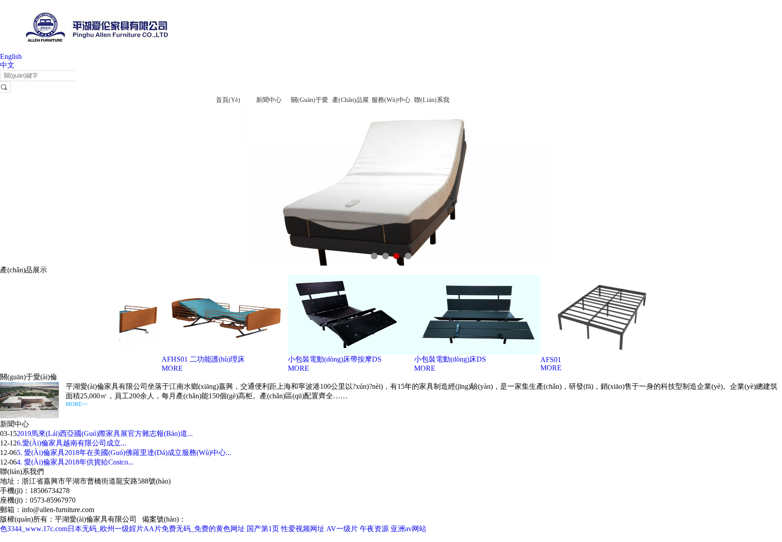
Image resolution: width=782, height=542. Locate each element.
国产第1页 (263, 528)
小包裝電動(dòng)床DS (442, 359)
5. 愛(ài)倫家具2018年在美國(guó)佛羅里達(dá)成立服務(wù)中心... (124, 452)
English (11, 56)
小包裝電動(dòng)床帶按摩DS (327, 359)
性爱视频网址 (302, 528)
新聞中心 (268, 100)
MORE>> (77, 404)
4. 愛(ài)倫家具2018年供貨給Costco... (75, 462)
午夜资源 (374, 528)
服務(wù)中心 (391, 100)
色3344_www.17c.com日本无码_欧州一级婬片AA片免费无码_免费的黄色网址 (122, 528)
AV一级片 (342, 528)
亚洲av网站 (408, 528)
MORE (164, 368)
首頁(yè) (228, 100)
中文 (7, 65)
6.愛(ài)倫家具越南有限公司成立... (71, 443)
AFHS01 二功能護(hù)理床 (195, 359)
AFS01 (543, 359)
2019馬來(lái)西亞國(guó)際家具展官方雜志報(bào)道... (105, 433)
